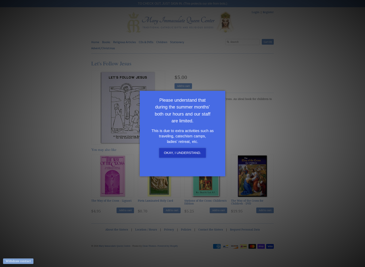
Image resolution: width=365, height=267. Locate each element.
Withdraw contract (18, 261)
